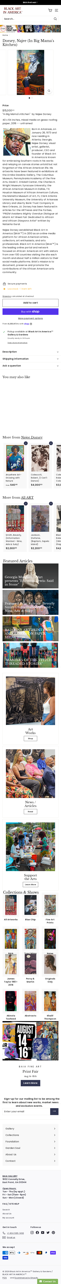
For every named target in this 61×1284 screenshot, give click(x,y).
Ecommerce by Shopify (26, 1277)
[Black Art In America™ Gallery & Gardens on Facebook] (37, 1232)
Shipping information (16, 358)
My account (8, 1217)
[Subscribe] (54, 1111)
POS (5, 1277)
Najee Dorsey (31, 437)
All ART (27, 497)
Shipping (7, 296)
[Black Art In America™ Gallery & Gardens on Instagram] (32, 1232)
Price (6, 105)
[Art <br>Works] (30, 700)
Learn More (30, 884)
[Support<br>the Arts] (30, 846)
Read (30, 811)
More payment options (30, 318)
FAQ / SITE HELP (11, 1203)
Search (6, 1209)
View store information (18, 343)
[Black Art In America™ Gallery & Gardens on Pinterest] (53, 1232)
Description (10, 351)
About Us (7, 1213)
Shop (30, 738)
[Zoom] (49, 90)
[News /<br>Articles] (30, 773)
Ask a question (12, 365)
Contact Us (49, 1281)
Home (5, 35)
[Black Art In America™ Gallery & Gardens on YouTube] (42, 1232)
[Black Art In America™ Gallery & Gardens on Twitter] (48, 1232)
